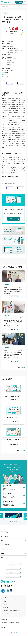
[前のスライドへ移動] (7, 521)
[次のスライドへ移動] (20, 521)
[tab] (11, 522)
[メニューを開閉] (25, 2)
